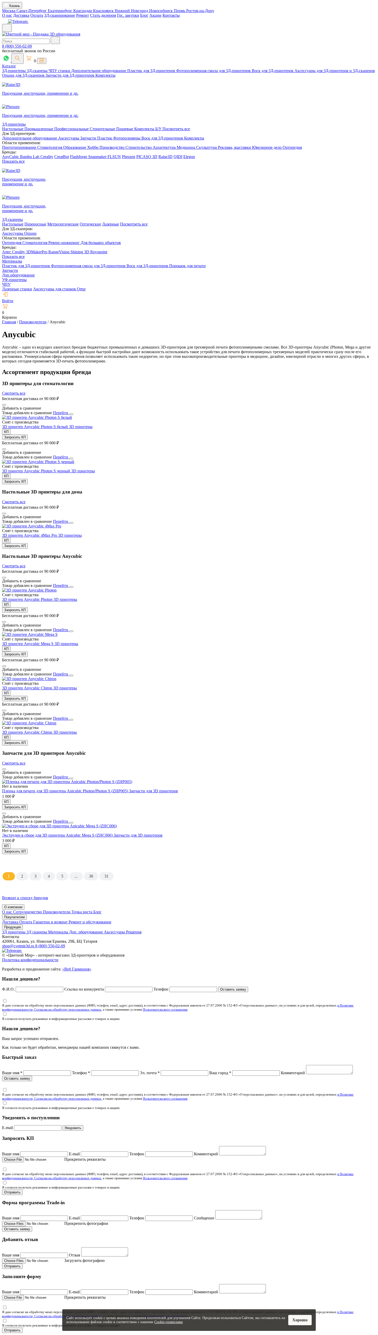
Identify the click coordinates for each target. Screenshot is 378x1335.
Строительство (139, 147)
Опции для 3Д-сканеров (24, 75)
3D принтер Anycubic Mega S (28, 644)
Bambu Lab (30, 156)
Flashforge (79, 156)
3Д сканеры (37, 932)
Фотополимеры (127, 138)
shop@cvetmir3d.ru (18, 946)
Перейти (61, 413)
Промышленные (39, 129)
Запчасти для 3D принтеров (153, 791)
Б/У (159, 129)
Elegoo (189, 156)
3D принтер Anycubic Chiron (27, 688)
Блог (144, 15)
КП (6, 432)
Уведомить (73, 1128)
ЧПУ (6, 284)
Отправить (12, 1192)
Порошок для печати (187, 266)
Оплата (36, 15)
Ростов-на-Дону (200, 10)
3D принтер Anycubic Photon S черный (36, 471)
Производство (112, 147)
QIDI (178, 156)
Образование (75, 147)
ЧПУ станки (60, 70)
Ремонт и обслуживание (90, 922)
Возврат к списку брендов (25, 898)
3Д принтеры (14, 932)
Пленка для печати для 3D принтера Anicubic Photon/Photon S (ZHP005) (65, 791)
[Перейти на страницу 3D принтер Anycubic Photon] (29, 590)
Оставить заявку (233, 989)
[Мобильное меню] (7, 28)
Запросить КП (15, 437)
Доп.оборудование (18, 275)
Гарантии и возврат (51, 922)
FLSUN (114, 156)
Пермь (180, 10)
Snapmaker (97, 156)
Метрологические (63, 224)
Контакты (171, 15)
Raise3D (165, 156)
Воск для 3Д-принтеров (273, 70)
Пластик (105, 138)
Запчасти (88, 138)
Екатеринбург (60, 10)
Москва (9, 10)
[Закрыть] (71, 414)
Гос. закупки (128, 15)
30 (91, 876)
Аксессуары (69, 138)
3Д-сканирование (59, 15)
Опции (30, 233)
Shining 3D (80, 252)
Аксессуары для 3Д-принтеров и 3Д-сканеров (334, 70)
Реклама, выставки (235, 147)
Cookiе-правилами (168, 1322)
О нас (7, 15)
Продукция (12, 927)
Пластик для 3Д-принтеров (151, 70)
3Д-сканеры (38, 70)
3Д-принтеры (14, 70)
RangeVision (59, 252)
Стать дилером (103, 15)
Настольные (13, 129)
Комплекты (105, 75)
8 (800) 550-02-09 (17, 46)
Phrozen (128, 156)
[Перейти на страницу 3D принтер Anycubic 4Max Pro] (31, 526)
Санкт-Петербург (32, 10)
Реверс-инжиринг (64, 242)
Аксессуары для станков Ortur (59, 289)
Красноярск (104, 10)
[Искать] (55, 40)
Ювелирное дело (267, 147)
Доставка (21, 15)
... (76, 876)
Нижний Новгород (132, 10)
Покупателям (14, 917)
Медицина (186, 147)
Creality (46, 156)
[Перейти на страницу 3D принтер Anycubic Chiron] (29, 679)
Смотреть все (13, 393)
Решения (133, 932)
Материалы (12, 261)
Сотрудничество (28, 912)
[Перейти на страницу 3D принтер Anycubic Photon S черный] (38, 462)
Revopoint (98, 252)
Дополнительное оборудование (99, 70)
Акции (155, 15)
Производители (57, 912)
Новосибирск (161, 10)
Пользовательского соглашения (165, 1009)
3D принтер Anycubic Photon (27, 599)
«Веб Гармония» (76, 969)
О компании (13, 907)
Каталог (9, 66)
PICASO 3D (146, 156)
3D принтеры (81, 426)
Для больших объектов (101, 242)
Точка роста (82, 912)
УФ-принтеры (14, 280)
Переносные (35, 224)
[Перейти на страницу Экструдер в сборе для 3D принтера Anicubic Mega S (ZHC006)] (59, 826)
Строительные (103, 129)
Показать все (13, 161)
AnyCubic (11, 156)
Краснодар (83, 10)
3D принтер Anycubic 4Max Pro (30, 535)
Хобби (93, 147)
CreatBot (61, 156)
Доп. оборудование (86, 932)
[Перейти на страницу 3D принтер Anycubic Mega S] (30, 634)
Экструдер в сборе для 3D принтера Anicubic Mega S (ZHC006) (58, 835)
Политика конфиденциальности (30, 960)
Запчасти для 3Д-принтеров (70, 75)
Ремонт (82, 15)
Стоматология (50, 147)
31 (106, 876)
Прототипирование (19, 147)
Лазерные (110, 224)
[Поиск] (17, 58)
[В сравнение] (4, 405)
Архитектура (165, 147)
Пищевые (125, 129)
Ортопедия (292, 147)
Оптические (90, 224)
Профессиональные (72, 129)
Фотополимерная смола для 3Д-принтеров (214, 70)
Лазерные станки (17, 289)
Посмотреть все (176, 129)
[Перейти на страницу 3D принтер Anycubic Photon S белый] (37, 417)
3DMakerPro (37, 252)
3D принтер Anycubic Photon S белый (35, 426)
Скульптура (207, 147)
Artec (7, 252)
